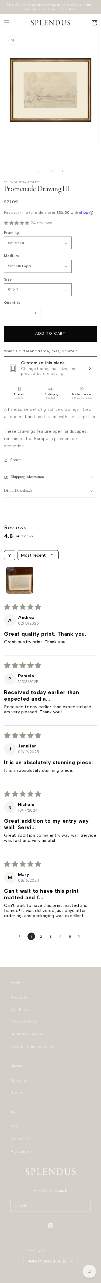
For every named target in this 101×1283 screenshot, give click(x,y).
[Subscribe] (84, 1205)
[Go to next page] (80, 936)
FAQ (15, 1126)
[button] (7, 23)
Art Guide (20, 1151)
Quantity (12, 303)
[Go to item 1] (19, 580)
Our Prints (20, 1009)
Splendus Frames (27, 1034)
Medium (11, 256)
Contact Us (21, 1139)
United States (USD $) (47, 1261)
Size (8, 279)
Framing (11, 233)
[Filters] (9, 555)
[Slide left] (38, 171)
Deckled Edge (24, 1022)
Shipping (19, 1080)
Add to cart (50, 334)
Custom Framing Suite (32, 1046)
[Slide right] (62, 171)
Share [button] (15, 460)
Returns (18, 1092)
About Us (19, 997)
